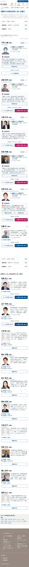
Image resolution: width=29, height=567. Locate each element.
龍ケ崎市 (10, 519)
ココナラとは (6, 544)
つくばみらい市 (19, 521)
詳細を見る (14, 348)
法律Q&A (5, 539)
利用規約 (19, 538)
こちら (11, 36)
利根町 (9, 523)
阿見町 (8, 291)
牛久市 (8, 317)
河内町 (6, 523)
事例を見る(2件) (8, 212)
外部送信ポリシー (21, 544)
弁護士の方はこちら (23, 1)
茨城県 (4, 239)
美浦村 (24, 521)
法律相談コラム (7, 541)
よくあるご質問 (7, 546)
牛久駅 (5, 318)
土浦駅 (4, 415)
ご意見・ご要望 (21, 536)
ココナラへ (4, 1)
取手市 (14, 519)
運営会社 (5, 558)
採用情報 (5, 560)
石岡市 (6, 519)
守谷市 (2, 521)
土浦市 (8, 414)
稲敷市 (13, 46)
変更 (26, 21)
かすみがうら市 (11, 521)
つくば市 (22, 519)
